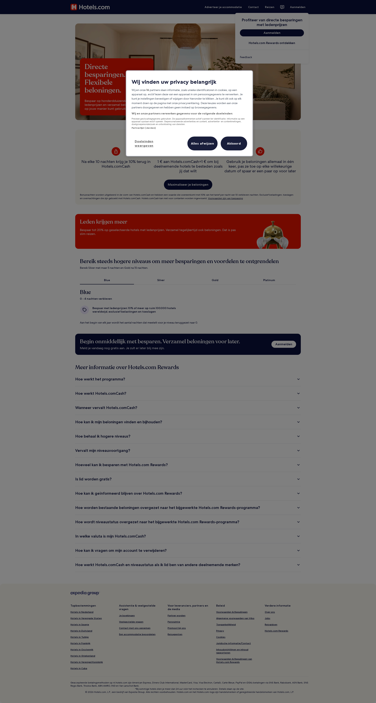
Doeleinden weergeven (144, 143)
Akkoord (234, 143)
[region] (189, 113)
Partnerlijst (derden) (144, 128)
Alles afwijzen (202, 143)
